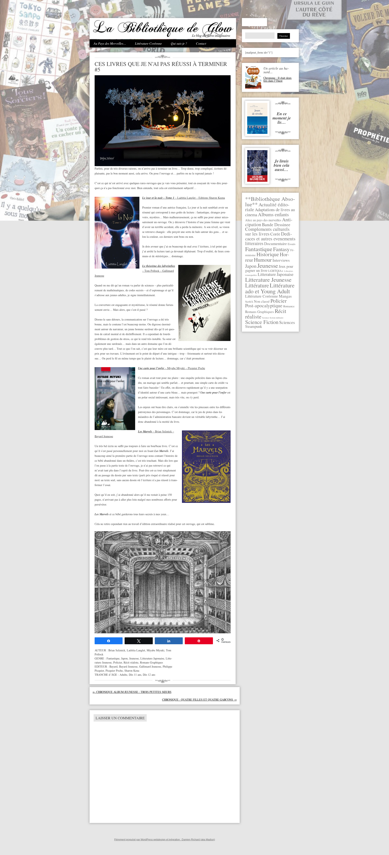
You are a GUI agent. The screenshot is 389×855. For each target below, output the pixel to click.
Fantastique (258, 249)
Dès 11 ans (135, 674)
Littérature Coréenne (148, 43)
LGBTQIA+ (275, 271)
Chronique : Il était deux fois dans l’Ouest (277, 79)
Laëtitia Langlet (136, 650)
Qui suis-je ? (179, 43)
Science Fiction (261, 321)
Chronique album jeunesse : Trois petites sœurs (132, 692)
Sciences (287, 322)
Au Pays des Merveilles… (110, 43)
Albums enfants (273, 214)
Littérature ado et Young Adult (270, 288)
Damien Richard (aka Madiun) (198, 839)
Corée (275, 234)
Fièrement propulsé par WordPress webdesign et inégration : (148, 839)
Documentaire (275, 243)
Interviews (281, 260)
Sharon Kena (131, 670)
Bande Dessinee (276, 224)
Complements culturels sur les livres (267, 231)
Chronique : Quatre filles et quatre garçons (199, 699)
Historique (267, 254)
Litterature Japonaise (275, 274)
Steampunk (253, 326)
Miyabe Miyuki (155, 650)
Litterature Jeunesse (268, 279)
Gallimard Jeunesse (150, 666)
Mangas (285, 296)
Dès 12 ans (149, 674)
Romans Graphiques (259, 311)
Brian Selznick (116, 650)
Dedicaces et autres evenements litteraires (270, 238)
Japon (250, 266)
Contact (201, 43)
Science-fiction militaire (272, 317)
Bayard (113, 666)
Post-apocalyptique (263, 305)
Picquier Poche (114, 670)
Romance (289, 306)
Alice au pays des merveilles (263, 220)
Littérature (257, 285)
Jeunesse (267, 265)
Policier (278, 300)
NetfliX (249, 301)
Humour (263, 259)
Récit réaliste (131, 662)
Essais (291, 244)
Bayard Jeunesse (128, 666)
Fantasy (281, 249)
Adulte (123, 674)
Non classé (262, 301)
